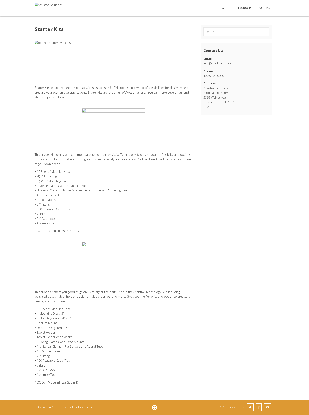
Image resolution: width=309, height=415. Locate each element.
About (226, 8)
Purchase (265, 8)
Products (244, 8)
